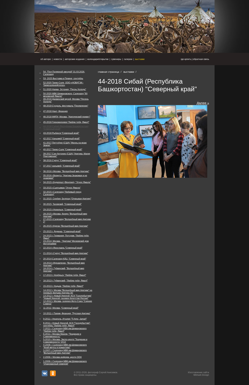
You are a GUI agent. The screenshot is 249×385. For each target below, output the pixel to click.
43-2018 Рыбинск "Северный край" (61, 133)
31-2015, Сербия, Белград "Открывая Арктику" (67, 198)
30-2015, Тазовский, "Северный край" (62, 204)
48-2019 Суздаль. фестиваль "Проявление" (65, 106)
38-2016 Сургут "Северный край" (60, 160)
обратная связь (201, 59)
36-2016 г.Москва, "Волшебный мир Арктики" (66, 171)
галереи (128, 59)
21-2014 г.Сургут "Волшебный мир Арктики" (65, 253)
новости (58, 59)
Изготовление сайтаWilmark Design (198, 373)
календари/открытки (97, 59)
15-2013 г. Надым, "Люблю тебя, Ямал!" (63, 286)
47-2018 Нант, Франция (55, 111)
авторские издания (75, 59)
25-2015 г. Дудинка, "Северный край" (62, 231)
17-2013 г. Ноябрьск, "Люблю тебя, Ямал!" (64, 275)
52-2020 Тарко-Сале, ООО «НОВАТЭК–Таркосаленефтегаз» (63, 84)
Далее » (203, 103)
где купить (186, 59)
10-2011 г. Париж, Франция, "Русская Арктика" (66, 313)
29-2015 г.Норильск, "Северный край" (62, 209)
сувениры (116, 59)
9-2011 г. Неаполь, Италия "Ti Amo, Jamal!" (65, 319)
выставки (140, 59)
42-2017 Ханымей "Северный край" (61, 138)
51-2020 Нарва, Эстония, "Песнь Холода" (64, 89)
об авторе (45, 59)
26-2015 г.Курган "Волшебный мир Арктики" (65, 226)
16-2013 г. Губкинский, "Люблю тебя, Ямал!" (65, 280)
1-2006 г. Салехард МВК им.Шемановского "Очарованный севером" (65, 362)
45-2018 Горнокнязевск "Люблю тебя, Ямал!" (66, 122)
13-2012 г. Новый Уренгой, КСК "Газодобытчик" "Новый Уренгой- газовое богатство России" (67, 297)
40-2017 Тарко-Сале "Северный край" (62, 149)
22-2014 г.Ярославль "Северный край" (63, 248)
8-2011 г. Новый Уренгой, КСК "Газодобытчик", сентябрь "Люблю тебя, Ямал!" (67, 324)
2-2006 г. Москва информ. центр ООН (62, 357)
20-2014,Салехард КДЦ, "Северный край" (64, 259)
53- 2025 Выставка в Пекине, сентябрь (63, 78)
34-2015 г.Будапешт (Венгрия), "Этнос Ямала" (67, 182)
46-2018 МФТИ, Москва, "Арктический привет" (66, 116)
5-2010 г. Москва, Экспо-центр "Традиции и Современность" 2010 (65, 340)
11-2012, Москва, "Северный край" (61, 308)
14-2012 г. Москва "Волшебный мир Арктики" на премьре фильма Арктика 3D (67, 291)
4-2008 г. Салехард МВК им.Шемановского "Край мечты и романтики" (65, 346)
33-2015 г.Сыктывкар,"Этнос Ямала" (62, 187)
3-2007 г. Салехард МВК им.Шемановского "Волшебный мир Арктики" (65, 351)
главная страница (108, 71)
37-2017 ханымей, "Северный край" (61, 166)
